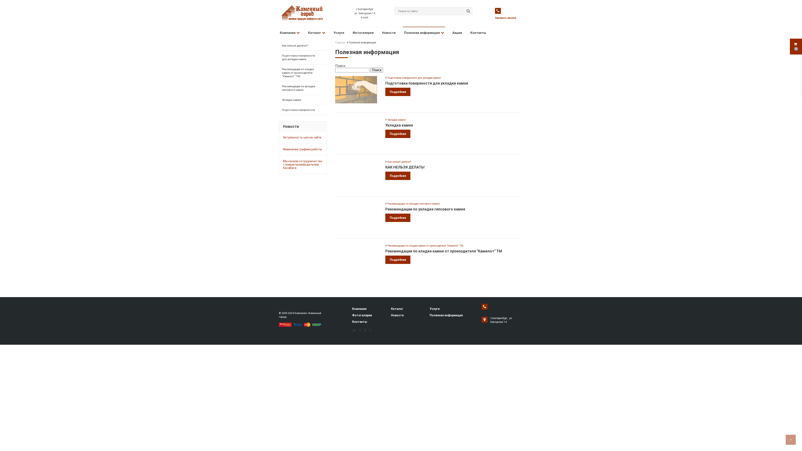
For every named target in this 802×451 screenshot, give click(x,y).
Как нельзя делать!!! (295, 45)
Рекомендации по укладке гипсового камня (298, 88)
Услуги (339, 33)
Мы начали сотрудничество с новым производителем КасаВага (302, 165)
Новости (389, 33)
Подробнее (398, 92)
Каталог (314, 33)
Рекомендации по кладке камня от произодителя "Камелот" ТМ (298, 73)
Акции (457, 33)
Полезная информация (422, 33)
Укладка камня (291, 99)
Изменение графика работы (302, 149)
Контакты (478, 33)
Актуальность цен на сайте (302, 137)
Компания (288, 33)
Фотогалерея (363, 33)
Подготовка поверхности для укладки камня (298, 57)
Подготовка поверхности (298, 109)
